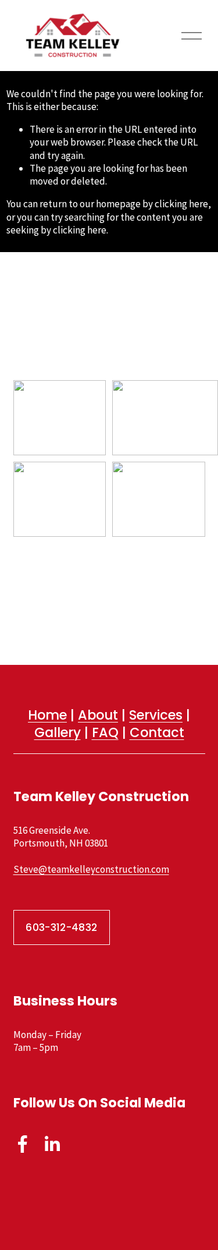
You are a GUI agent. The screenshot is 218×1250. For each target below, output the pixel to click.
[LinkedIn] (51, 1144)
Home (47, 715)
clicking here (181, 203)
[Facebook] (22, 1144)
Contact (157, 733)
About (98, 715)
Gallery (57, 733)
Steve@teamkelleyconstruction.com (91, 869)
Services (156, 715)
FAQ (105, 733)
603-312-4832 (61, 927)
